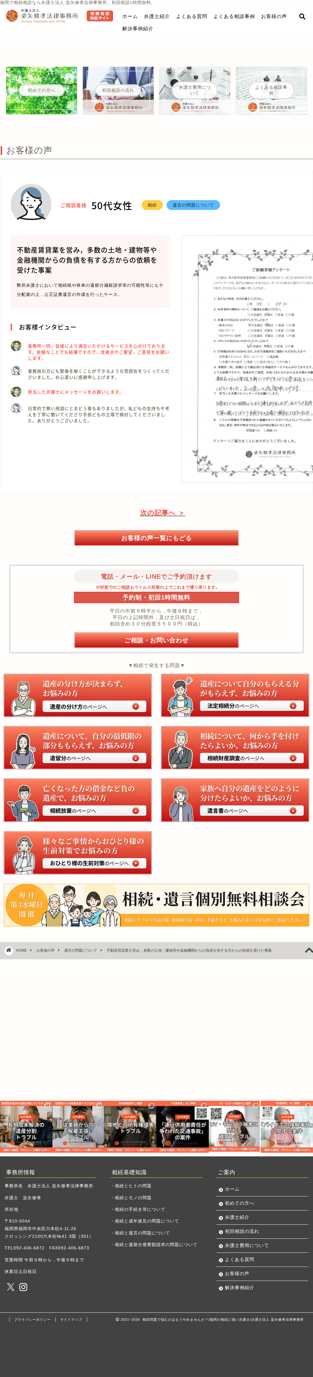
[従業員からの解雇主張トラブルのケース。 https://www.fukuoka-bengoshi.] (78, 1127)
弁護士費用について (247, 1245)
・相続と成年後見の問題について (144, 1221)
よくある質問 (191, 16)
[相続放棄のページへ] (78, 800)
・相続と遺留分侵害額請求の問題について (153, 1244)
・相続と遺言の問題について (140, 1233)
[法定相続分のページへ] (235, 695)
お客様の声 (274, 16)
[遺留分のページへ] (78, 747)
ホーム (130, 16)
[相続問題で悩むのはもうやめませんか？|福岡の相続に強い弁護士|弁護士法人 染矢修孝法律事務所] (59, 21)
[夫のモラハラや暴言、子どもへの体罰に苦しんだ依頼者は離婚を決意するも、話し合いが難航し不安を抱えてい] (235, 1127)
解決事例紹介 (137, 28)
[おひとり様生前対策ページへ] (78, 853)
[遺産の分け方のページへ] (78, 695)
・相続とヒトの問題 (131, 1186)
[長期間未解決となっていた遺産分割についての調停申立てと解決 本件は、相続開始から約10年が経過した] (26, 1127)
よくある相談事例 (234, 16)
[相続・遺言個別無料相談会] (156, 905)
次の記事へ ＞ (162, 513)
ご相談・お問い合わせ (156, 640)
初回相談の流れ (242, 1231)
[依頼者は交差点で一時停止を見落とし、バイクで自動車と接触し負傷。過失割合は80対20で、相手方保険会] (287, 1127)
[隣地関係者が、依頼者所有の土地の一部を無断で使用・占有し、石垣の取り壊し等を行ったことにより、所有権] (130, 1127)
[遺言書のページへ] (235, 800)
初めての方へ (239, 1203)
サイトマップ (71, 1319)
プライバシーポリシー (32, 1319)
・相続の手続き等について (137, 1209)
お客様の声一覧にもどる (156, 538)
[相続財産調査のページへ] (235, 747)
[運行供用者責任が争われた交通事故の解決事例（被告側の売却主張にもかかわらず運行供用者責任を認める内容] (182, 1127)
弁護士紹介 (157, 16)
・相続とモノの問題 (131, 1198)
